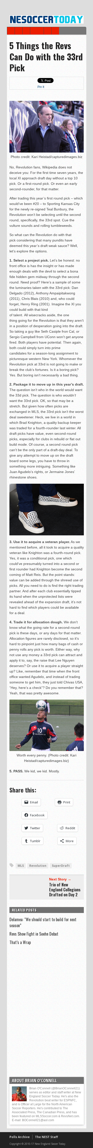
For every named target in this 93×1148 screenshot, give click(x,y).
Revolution (37, 866)
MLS (21, 866)
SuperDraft (61, 866)
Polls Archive (19, 1137)
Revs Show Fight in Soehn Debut (33, 934)
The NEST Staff (46, 1137)
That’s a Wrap (20, 942)
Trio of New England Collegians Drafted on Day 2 (65, 889)
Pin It (40, 87)
